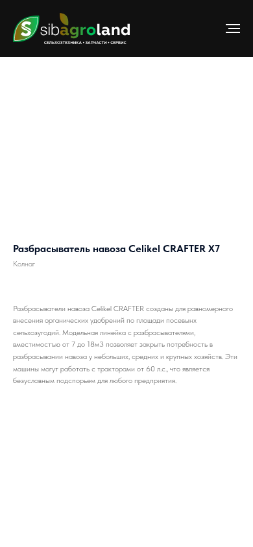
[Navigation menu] (233, 28)
